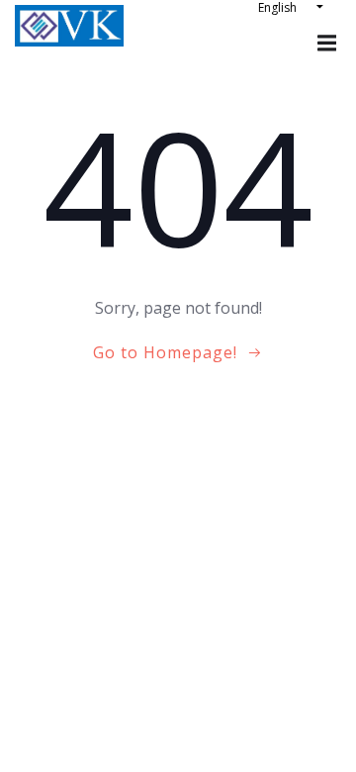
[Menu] (324, 43)
